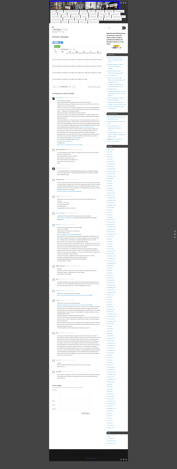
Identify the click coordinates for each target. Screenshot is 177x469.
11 (93, 59)
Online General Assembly (118, 16)
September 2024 (112, 205)
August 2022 (111, 265)
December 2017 (112, 401)
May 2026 (110, 156)
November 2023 (112, 229)
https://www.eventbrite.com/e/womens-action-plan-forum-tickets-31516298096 (74, 295)
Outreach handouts (73, 14)
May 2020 (110, 331)
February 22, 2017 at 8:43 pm (73, 265)
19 (100, 66)
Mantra (88, 458)
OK (123, 28)
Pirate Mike (84, 16)
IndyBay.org (91, 11)
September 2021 (112, 292)
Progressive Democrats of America (112, 19)
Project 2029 (100, 11)
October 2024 (111, 202)
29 (72, 79)
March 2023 (110, 248)
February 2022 (111, 280)
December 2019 (112, 343)
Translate (62, 31)
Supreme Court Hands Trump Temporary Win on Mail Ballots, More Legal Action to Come (116, 80)
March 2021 (110, 306)
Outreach (54, 14)
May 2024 (110, 214)
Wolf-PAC (65, 22)
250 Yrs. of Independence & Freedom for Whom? (115, 128)
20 (58, 72)
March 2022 (110, 277)
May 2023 (110, 243)
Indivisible (83, 11)
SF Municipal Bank (69, 19)
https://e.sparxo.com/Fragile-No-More (65, 217)
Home (53, 11)
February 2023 (111, 251)
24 (86, 72)
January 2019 (111, 369)
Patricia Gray (93, 16)
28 (65, 79)
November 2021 (112, 287)
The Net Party (84, 14)
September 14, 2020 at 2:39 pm (70, 97)
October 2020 (111, 319)
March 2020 (110, 335)
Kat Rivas (58, 224)
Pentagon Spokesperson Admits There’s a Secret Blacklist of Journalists (115, 66)
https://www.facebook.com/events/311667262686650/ (69, 234)
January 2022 (111, 282)
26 (100, 72)
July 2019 (110, 355)
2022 (55, 49)
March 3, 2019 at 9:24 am (64, 168)
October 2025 (111, 173)
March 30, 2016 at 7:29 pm (68, 360)
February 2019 (111, 367)
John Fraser (59, 360)
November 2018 (112, 374)
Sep (70, 49)
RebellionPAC (83, 22)
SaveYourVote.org (112, 89)
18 (93, 66)
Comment (54, 390)
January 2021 (111, 311)
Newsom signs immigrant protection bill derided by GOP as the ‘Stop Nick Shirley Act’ (116, 93)
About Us (60, 11)
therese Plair (111, 126)
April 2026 (110, 159)
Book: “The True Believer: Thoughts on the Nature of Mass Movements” (116, 134)
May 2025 (110, 185)
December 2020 (112, 314)
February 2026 (111, 164)
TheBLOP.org (109, 11)
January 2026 (111, 166)
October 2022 (111, 260)
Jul (58, 49)
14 (65, 66)
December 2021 (112, 285)
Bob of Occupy (75, 16)
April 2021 (110, 304)
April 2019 (110, 362)
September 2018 (112, 379)
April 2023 (110, 246)
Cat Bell (58, 196)
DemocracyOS (93, 14)
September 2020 (112, 321)
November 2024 (112, 200)
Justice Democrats (93, 22)
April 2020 (110, 333)
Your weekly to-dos (112, 75)
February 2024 (111, 222)
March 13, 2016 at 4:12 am (68, 371)
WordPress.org (111, 443)
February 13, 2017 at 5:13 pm (66, 279)
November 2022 (112, 258)
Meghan (58, 290)
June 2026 (110, 154)
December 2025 (112, 168)
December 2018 (112, 372)
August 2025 (111, 178)
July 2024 (110, 210)
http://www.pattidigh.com (77, 137)
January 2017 (111, 427)
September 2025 (112, 176)
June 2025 (110, 183)
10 (86, 59)
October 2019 (111, 348)
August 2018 (111, 381)
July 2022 (110, 268)
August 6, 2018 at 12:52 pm (71, 179)
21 (65, 72)
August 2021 (111, 294)
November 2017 (112, 403)
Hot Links (108, 16)
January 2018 (111, 398)
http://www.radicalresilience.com (86, 127)
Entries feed (111, 438)
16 (79, 66)
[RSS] (126, 3)
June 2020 (110, 328)
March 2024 (110, 219)
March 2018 (110, 394)
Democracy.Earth (103, 14)
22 (72, 72)
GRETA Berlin (111, 117)
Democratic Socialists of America (95, 19)
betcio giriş (110, 132)
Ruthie (100, 16)
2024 (74, 49)
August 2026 (111, 149)
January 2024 (111, 224)
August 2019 (111, 352)
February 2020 (111, 338)
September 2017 (112, 408)
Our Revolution (73, 22)
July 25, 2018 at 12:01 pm (66, 196)
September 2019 (112, 350)
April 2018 (110, 391)
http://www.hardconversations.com (65, 141)
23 (79, 72)
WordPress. (93, 458)
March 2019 (110, 364)
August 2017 (111, 410)
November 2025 (112, 171)
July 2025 (110, 181)
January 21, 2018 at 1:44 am (68, 224)
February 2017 (111, 425)
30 (79, 79)
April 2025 (110, 188)
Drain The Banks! (55, 16)
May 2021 (110, 302)
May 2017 (110, 418)
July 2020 (110, 326)
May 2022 (110, 273)
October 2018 (111, 377)
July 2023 (110, 239)
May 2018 (110, 389)
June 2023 (110, 241)
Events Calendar (119, 11)
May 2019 (110, 360)
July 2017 (110, 413)
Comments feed (111, 441)
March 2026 (110, 161)
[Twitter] (123, 3)
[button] (94, 87)
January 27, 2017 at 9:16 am (67, 290)
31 (86, 79)
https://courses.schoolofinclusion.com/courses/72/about (69, 144)
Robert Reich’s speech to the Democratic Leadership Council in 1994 (115, 60)
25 (93, 72)
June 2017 (110, 415)
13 (58, 66)
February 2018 (111, 396)
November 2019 (112, 345)
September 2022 (112, 263)
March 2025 (110, 190)
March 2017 (110, 423)
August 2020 (111, 323)
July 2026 (110, 152)
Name (53, 401)
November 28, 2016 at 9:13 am (66, 332)
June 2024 (110, 212)
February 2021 (111, 309)
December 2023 (112, 227)
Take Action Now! (55, 22)
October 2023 (111, 231)
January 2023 (111, 253)
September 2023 (112, 234)
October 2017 (111, 406)
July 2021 (110, 297)
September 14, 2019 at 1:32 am (74, 149)
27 (58, 79)
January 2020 (111, 340)
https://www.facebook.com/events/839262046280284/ (69, 191)
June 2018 (110, 386)
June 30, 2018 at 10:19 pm (72, 213)
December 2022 (112, 256)
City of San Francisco (56, 19)
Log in (109, 436)
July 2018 (110, 384)
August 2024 (111, 207)
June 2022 (110, 270)
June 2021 (110, 299)
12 (100, 59)
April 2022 (110, 275)
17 (86, 66)
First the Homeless (115, 14)
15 (72, 66)
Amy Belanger (59, 97)
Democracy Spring (80, 19)
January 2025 (111, 195)
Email (53, 405)
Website (54, 409)
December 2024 (112, 198)
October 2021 (111, 289)
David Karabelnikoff (60, 213)
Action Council (62, 14)
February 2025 (111, 193)
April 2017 (110, 420)
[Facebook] (121, 3)
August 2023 (111, 236)
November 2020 (112, 316)
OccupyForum (66, 16)
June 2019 (110, 357)
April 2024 (110, 217)
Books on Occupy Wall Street (71, 11)
